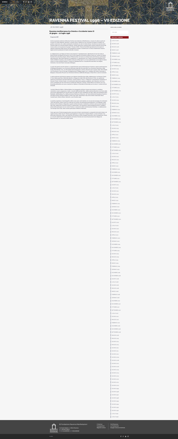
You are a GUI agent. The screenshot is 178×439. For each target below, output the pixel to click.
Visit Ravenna (114, 424)
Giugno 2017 (115, 316)
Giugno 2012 (115, 347)
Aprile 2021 (115, 197)
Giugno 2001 (115, 382)
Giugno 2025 (115, 68)
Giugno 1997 (115, 394)
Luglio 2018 (115, 282)
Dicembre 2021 (116, 172)
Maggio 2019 (115, 257)
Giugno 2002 (115, 379)
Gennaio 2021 (115, 206)
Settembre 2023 (116, 122)
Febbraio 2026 (116, 53)
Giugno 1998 (115, 391)
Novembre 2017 (116, 304)
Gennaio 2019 (115, 269)
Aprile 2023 (115, 134)
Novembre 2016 (116, 329)
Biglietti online (101, 427)
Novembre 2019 (116, 247)
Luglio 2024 (115, 97)
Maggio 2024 (115, 103)
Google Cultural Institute (117, 427)
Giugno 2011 (115, 351)
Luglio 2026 (115, 40)
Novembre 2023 (116, 119)
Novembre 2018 (116, 275)
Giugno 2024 (115, 100)
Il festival (99, 424)
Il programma (101, 426)
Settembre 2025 (116, 65)
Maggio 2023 (115, 131)
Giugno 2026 (115, 43)
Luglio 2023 (115, 125)
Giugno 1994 (115, 404)
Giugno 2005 (115, 369)
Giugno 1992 (115, 410)
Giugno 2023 (115, 128)
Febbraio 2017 (116, 322)
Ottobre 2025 (116, 62)
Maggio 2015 (115, 338)
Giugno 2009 (115, 357)
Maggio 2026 (115, 47)
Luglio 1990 (115, 416)
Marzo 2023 (115, 137)
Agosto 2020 (115, 222)
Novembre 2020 (116, 213)
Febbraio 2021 (116, 203)
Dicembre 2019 (116, 244)
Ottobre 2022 (115, 147)
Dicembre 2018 (116, 272)
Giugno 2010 (115, 354)
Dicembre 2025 (116, 59)
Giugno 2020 (115, 228)
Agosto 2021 (115, 184)
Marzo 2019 (115, 263)
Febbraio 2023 (116, 141)
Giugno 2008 (115, 360)
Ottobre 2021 (115, 178)
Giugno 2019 (115, 253)
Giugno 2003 (115, 376)
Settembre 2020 (116, 219)
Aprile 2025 (115, 72)
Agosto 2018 (115, 278)
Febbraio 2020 (116, 238)
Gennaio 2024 (115, 112)
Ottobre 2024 (116, 87)
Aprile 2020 (115, 235)
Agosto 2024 (115, 94)
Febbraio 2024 (116, 109)
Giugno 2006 (115, 366)
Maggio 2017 (115, 319)
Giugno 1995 (115, 401)
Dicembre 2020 (116, 210)
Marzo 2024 (115, 106)
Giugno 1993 (115, 407)
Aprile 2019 (115, 260)
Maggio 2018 (115, 288)
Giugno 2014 (115, 341)
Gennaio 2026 (116, 56)
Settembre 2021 (116, 181)
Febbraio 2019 (116, 266)
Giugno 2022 (115, 156)
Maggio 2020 (115, 231)
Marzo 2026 (115, 50)
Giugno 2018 (115, 285)
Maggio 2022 (115, 159)
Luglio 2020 (115, 225)
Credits (51, 436)
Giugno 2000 (115, 385)
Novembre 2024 (116, 84)
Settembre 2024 (116, 90)
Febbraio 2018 (116, 294)
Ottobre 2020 (116, 216)
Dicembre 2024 (116, 81)
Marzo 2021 (115, 200)
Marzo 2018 (115, 291)
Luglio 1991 (115, 413)
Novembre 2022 (116, 144)
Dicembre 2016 (116, 325)
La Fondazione (114, 426)
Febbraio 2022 (116, 169)
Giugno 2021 (115, 191)
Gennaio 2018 (115, 297)
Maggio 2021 (115, 194)
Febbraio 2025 (116, 78)
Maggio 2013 (115, 344)
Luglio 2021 (115, 188)
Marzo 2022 (115, 166)
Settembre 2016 (116, 332)
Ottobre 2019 (115, 250)
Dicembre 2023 (116, 115)
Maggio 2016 (115, 335)
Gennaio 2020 (116, 241)
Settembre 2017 (116, 310)
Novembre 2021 (116, 175)
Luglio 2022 (115, 153)
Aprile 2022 (115, 162)
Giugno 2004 (115, 373)
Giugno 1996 (115, 398)
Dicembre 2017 (116, 300)
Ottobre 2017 (115, 307)
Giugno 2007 (115, 363)
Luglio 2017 (115, 313)
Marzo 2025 (115, 75)
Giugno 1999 (115, 388)
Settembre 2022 (116, 150)
